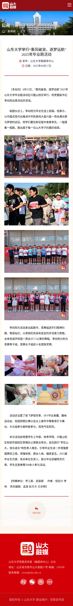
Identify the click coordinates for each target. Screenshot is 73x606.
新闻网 (12, 31)
